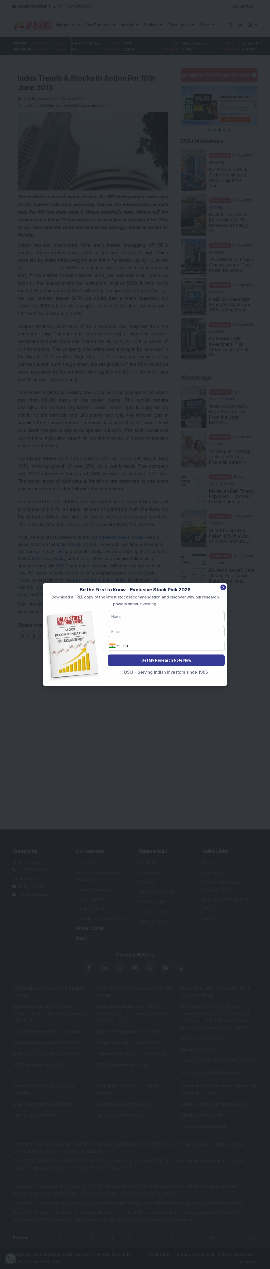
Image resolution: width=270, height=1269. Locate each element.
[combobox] (114, 646)
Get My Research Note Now (166, 660)
